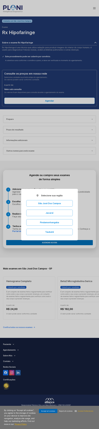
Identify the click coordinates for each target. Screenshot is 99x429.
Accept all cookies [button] (48, 411)
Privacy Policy (21, 424)
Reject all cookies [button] (66, 411)
